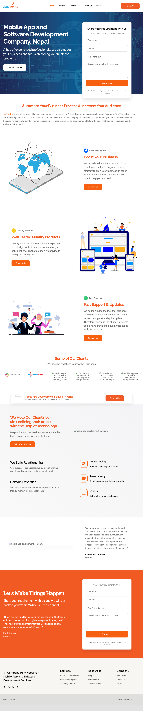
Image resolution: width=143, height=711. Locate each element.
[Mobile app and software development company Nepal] (10, 3)
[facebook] (4, 687)
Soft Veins (8, 114)
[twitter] (9, 687)
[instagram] (13, 687)
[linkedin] (17, 687)
